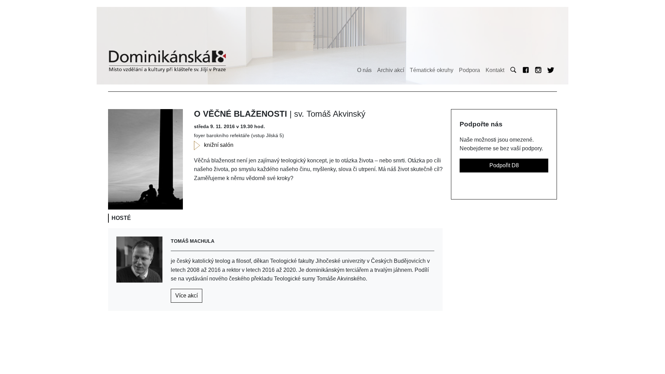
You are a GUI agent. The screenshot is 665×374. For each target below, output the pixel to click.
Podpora (469, 70)
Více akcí (186, 296)
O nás (364, 70)
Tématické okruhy (431, 70)
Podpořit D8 (504, 165)
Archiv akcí (390, 70)
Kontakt (495, 70)
